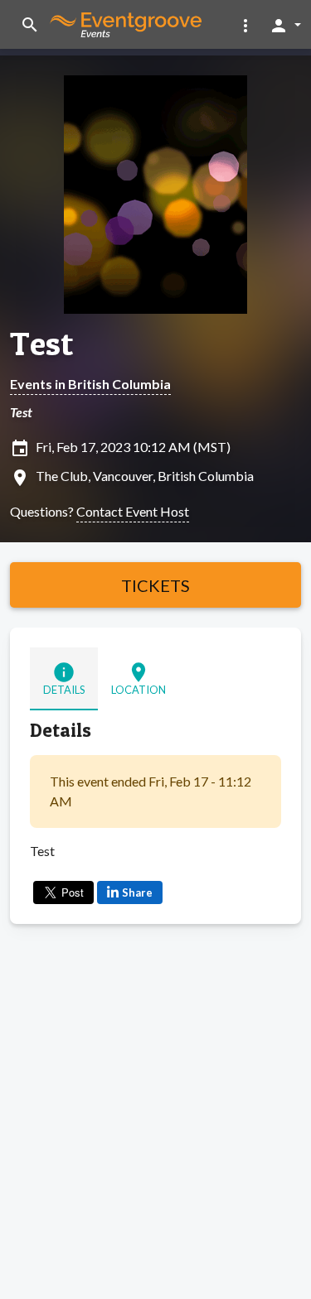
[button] (245, 24)
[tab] (64, 678)
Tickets (155, 585)
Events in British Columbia (90, 384)
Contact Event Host (132, 511)
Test (41, 343)
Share (137, 892)
